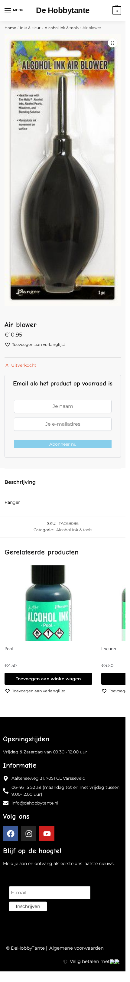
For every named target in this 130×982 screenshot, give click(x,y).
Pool (9, 649)
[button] (112, 42)
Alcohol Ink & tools (62, 27)
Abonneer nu (62, 444)
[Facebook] (10, 833)
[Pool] (48, 603)
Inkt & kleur (30, 27)
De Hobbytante (62, 10)
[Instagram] (28, 833)
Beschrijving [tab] (20, 482)
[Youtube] (46, 833)
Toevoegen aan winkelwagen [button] (48, 678)
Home (10, 27)
